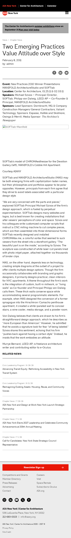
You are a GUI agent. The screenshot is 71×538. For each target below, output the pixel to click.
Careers (40, 474)
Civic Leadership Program (13, 365)
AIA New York (9, 5)
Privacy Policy (8, 528)
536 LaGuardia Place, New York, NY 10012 (23, 512)
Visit (39, 478)
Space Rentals (44, 482)
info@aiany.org (28, 516)
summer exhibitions (44, 26)
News (4, 40)
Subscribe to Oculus (47, 486)
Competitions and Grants (15, 474)
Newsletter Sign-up (34, 467)
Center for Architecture (31, 5)
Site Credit (6, 532)
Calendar (51, 5)
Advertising (8, 486)
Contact (6, 490)
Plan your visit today (28, 29)
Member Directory (11, 478)
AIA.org (40, 490)
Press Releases (9, 482)
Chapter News (16, 40)
